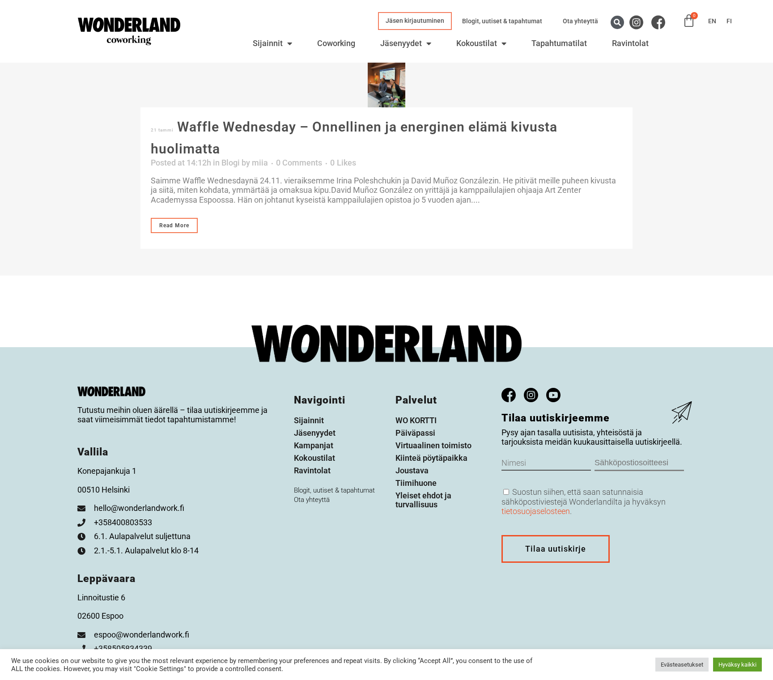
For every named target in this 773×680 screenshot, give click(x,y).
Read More (174, 225)
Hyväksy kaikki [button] (737, 664)
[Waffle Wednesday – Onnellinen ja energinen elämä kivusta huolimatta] (386, 85)
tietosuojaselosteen (535, 511)
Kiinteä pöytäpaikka (431, 458)
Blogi (230, 162)
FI (729, 21)
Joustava (412, 470)
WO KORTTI (416, 420)
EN (712, 21)
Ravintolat (630, 43)
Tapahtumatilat (559, 43)
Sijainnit (268, 43)
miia (260, 162)
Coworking (336, 43)
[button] (617, 22)
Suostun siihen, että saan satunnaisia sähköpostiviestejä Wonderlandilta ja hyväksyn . (583, 501)
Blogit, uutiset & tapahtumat (502, 21)
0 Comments (299, 162)
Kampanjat (313, 445)
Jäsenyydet (401, 43)
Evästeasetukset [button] (682, 664)
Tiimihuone (416, 483)
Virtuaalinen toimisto (433, 445)
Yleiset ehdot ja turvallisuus (423, 500)
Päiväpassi (415, 433)
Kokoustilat (476, 43)
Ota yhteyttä (580, 21)
